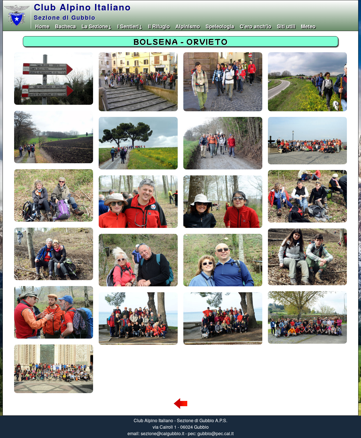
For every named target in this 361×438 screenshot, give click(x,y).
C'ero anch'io (255, 26)
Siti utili (286, 26)
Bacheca (65, 26)
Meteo (308, 26)
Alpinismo (187, 26)
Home (42, 26)
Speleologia (220, 26)
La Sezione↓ (97, 26)
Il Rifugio (159, 26)
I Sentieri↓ (129, 26)
